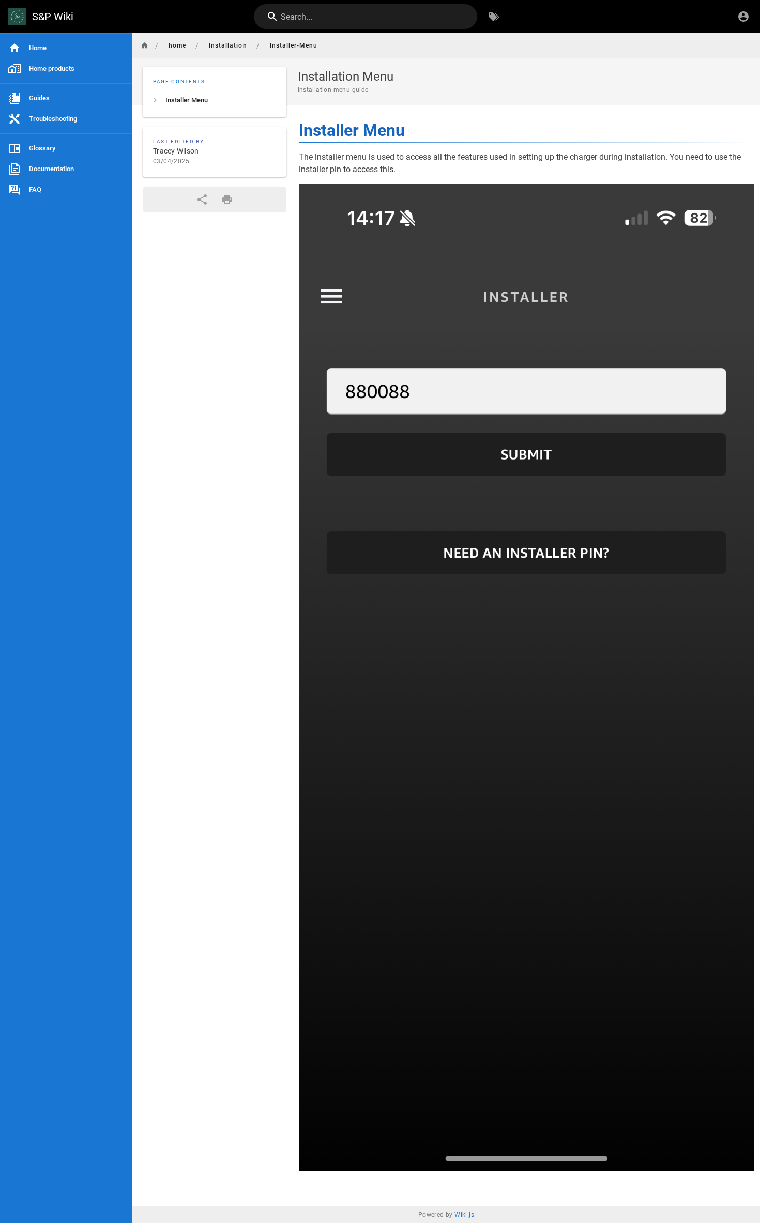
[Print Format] (227, 199)
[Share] (202, 199)
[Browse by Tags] (493, 16)
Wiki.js (464, 1214)
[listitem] (214, 100)
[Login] (743, 16)
